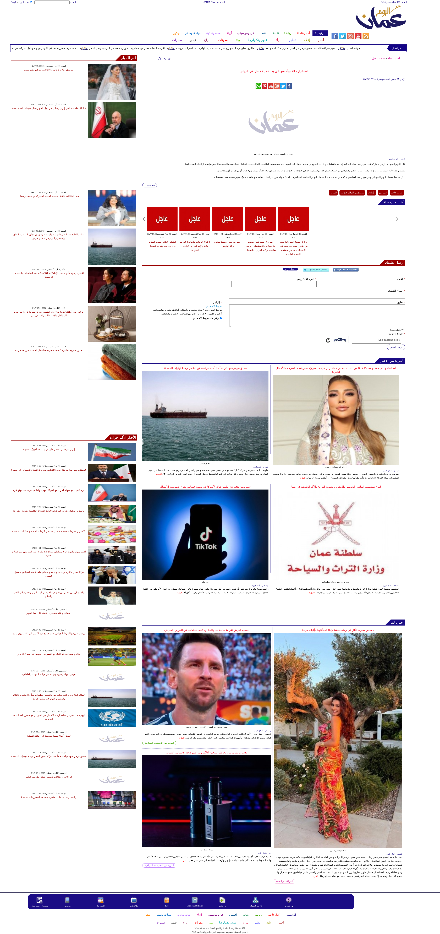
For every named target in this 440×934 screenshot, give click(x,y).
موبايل (67, 905)
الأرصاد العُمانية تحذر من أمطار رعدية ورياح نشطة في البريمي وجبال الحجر (182, 48)
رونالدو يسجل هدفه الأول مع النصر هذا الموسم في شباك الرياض (49, 654)
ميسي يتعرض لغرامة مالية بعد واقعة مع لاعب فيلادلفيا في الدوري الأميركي (206, 629)
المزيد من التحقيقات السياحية (159, 743)
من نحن (223, 905)
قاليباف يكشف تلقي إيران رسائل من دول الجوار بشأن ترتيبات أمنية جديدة (49, 108)
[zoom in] (160, 58)
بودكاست (289, 905)
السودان (383, 192)
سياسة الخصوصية (40, 905)
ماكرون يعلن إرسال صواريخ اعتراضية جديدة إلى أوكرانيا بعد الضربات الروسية (270, 48)
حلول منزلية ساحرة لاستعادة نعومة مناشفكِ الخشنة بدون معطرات (48, 350)
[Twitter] (316, 271)
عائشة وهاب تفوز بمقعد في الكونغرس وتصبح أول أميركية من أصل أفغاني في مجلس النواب (85, 48)
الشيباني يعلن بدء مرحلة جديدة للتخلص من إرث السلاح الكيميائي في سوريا (48, 470)
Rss (167, 905)
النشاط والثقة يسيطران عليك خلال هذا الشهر (48, 613)
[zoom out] (169, 58)
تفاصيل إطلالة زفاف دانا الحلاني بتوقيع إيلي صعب (48, 69)
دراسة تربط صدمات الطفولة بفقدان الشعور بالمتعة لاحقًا (48, 797)
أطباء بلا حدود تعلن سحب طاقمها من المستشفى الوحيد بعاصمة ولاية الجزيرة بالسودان (260, 246)
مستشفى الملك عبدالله (352, 192)
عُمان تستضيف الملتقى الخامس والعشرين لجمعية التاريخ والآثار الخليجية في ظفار (336, 486)
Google (14, 2)
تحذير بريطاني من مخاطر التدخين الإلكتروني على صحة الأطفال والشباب (206, 752)
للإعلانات (134, 905)
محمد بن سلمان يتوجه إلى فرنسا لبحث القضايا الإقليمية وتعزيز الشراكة (49, 510)
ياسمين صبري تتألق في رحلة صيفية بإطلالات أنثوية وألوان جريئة (338, 629)
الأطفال (371, 192)
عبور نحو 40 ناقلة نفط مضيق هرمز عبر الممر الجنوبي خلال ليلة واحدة (355, 48)
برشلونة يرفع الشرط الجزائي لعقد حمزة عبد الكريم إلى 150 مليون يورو (49, 633)
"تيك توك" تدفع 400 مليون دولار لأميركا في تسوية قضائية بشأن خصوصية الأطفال (205, 486)
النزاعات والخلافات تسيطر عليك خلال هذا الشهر (49, 776)
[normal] (164, 58)
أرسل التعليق (396, 347)
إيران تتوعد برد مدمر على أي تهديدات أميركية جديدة (49, 449)
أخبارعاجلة (394, 58)
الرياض (333, 192)
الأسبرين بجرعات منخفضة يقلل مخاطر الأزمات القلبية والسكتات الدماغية (48, 531)
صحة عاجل (378, 58)
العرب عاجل (397, 192)
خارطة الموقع (256, 905)
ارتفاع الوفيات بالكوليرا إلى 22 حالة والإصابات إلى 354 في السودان (195, 246)
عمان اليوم (25, 2)
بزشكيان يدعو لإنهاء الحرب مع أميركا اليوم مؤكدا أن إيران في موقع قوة (49, 490)
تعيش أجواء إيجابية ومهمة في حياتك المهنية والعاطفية (49, 674)
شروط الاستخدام (214, 306)
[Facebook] (346, 271)
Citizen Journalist (195, 905)
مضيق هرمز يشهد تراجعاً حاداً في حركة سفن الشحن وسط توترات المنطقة (205, 368)
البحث (73, 2)
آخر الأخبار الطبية (284, 881)
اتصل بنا (101, 905)
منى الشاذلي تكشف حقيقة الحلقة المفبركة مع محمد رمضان (49, 196)
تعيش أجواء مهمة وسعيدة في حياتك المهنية (48, 736)
